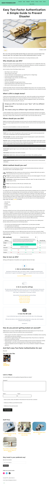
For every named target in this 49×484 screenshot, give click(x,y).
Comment (5, 380)
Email (19, 393)
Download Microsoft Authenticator (24, 275)
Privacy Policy (26, 246)
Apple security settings (24, 302)
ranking (15, 199)
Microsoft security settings (24, 296)
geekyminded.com (9, 3)
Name (4, 393)
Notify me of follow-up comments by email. (13, 402)
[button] (35, 237)
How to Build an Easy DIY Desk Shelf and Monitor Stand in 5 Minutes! (10, 450)
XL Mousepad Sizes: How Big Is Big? (10, 434)
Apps (5, 50)
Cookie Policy (22, 246)
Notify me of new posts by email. (11, 405)
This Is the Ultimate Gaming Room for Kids (24, 434)
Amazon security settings (24, 301)
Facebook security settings (24, 299)
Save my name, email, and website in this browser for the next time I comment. (20, 399)
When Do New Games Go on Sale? (39, 433)
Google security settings (24, 298)
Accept (24, 244)
